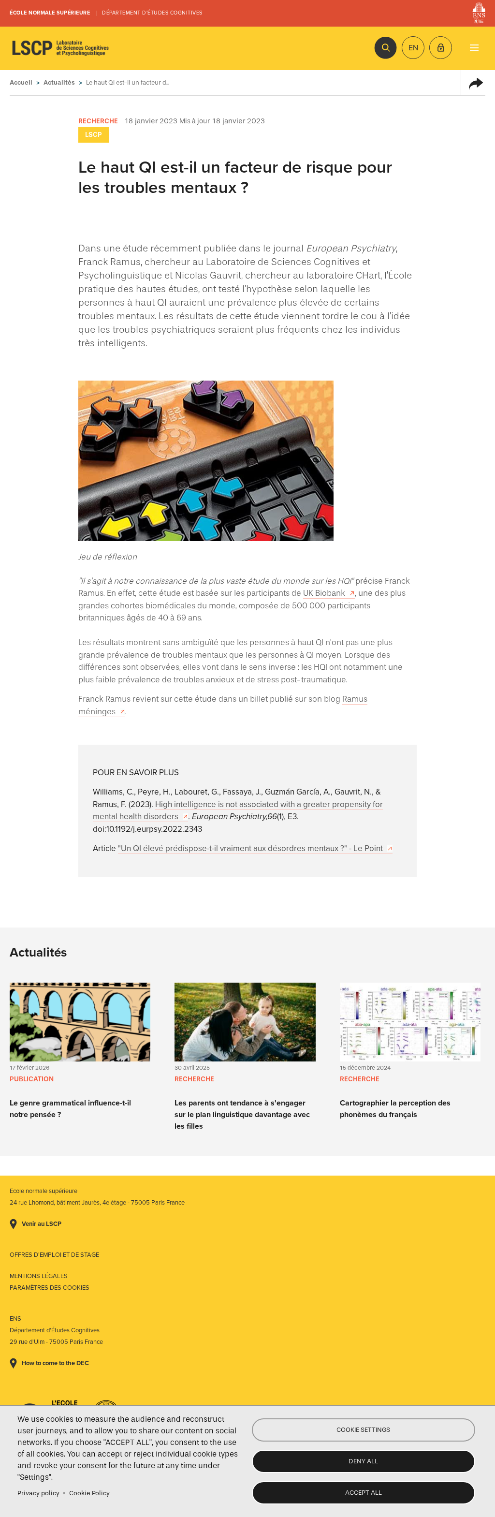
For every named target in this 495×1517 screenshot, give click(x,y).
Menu (474, 47)
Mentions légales (39, 1276)
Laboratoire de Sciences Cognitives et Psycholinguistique (60, 48)
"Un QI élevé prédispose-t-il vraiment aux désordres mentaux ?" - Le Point (250, 848)
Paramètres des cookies (49, 1288)
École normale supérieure (50, 13)
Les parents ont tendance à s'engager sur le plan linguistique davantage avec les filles (242, 1114)
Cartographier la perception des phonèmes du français (395, 1108)
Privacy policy (38, 1493)
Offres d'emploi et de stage (54, 1255)
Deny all (363, 1461)
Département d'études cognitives (152, 13)
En (413, 48)
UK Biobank (324, 593)
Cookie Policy (89, 1493)
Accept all (363, 1492)
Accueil (21, 82)
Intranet (440, 47)
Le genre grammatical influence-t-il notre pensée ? (70, 1108)
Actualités (59, 82)
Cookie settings (363, 1430)
